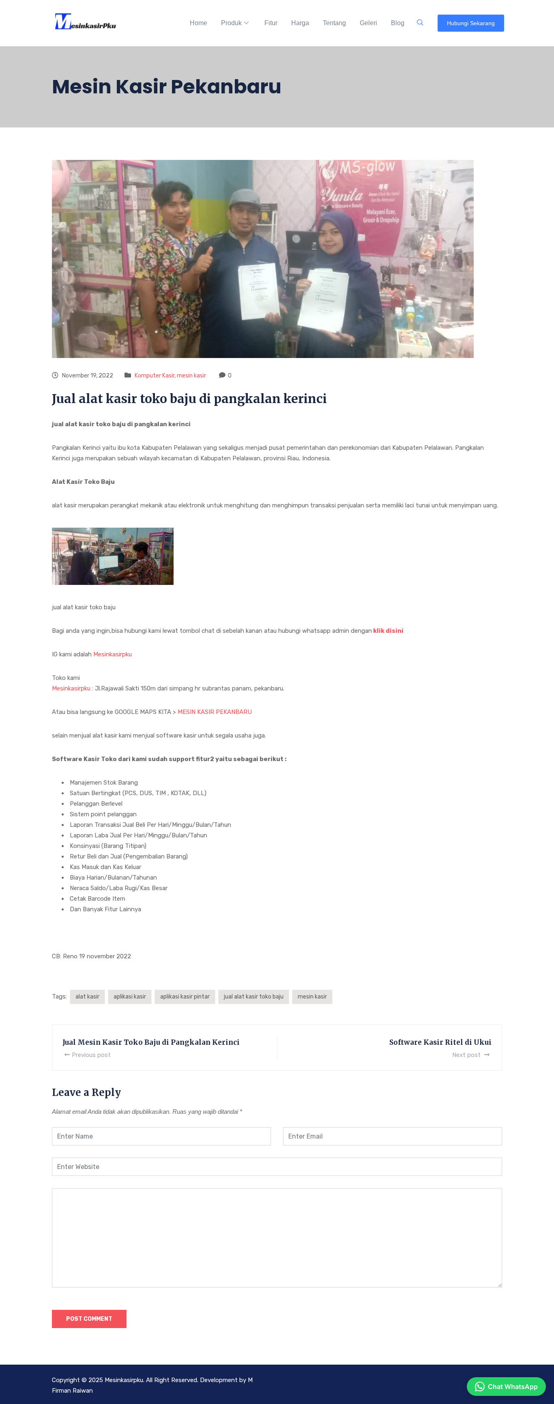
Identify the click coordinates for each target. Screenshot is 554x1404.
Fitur (270, 22)
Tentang (334, 22)
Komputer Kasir (154, 375)
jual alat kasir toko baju (253, 996)
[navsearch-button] (420, 23)
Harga (300, 22)
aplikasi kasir (130, 996)
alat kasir (87, 996)
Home (198, 22)
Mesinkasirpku (112, 654)
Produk (231, 22)
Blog (397, 22)
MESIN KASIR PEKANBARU (215, 712)
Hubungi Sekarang (471, 23)
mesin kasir (191, 375)
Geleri (368, 22)
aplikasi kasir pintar (185, 996)
